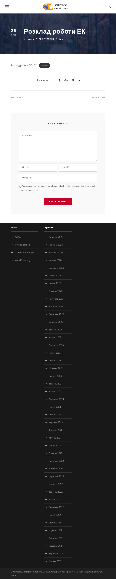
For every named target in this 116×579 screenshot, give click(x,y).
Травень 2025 (56, 329)
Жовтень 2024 (56, 368)
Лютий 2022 (55, 514)
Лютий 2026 (55, 275)
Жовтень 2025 (56, 306)
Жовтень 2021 (55, 545)
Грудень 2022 (55, 453)
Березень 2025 (56, 345)
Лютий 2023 (55, 445)
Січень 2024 (55, 414)
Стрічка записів (22, 244)
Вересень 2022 (56, 476)
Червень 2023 (56, 422)
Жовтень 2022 (56, 468)
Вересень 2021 (56, 553)
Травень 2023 (56, 430)
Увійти (18, 237)
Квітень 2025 (55, 337)
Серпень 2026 (56, 237)
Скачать (44, 65)
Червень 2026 (56, 244)
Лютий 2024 (55, 406)
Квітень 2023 (55, 437)
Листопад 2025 (56, 298)
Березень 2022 (56, 507)
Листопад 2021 (56, 538)
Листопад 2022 (56, 460)
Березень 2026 (56, 267)
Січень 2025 (55, 360)
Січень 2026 (55, 283)
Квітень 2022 (55, 499)
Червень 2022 (56, 484)
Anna (31, 39)
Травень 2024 (56, 383)
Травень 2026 (56, 252)
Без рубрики (46, 39)
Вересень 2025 (56, 314)
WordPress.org (22, 260)
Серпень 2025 (56, 321)
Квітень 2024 (55, 391)
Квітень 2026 (55, 260)
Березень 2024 (56, 399)
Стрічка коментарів (24, 252)
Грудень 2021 (55, 530)
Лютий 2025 (55, 352)
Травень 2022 (56, 491)
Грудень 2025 (55, 291)
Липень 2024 (55, 376)
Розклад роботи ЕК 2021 (24, 65)
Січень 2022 (55, 522)
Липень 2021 (55, 561)
